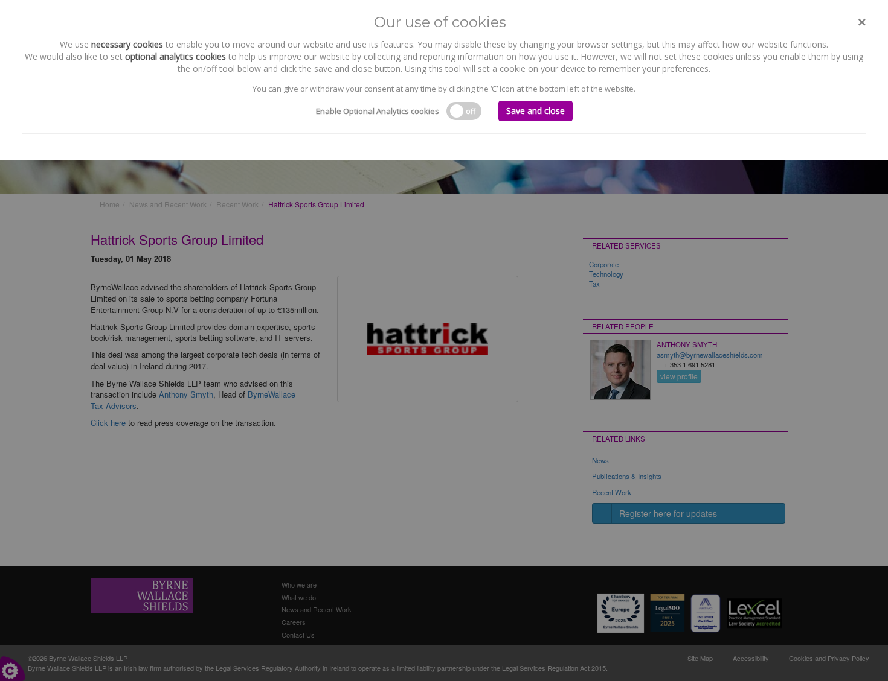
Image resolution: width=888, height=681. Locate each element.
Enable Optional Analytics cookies (377, 111)
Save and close (535, 110)
